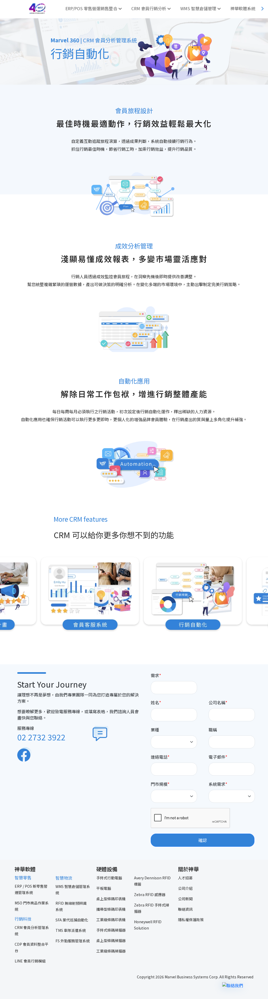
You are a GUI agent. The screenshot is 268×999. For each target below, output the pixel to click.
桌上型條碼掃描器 (111, 940)
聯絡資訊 (185, 909)
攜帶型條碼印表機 (111, 909)
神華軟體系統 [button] (243, 8)
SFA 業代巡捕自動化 (71, 919)
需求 (155, 675)
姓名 (155, 702)
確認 (202, 840)
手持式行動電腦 (109, 877)
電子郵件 (217, 757)
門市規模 (159, 784)
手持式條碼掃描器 (111, 930)
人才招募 (185, 877)
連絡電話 (159, 757)
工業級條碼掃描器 (111, 951)
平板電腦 (103, 888)
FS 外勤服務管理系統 (72, 940)
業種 (155, 730)
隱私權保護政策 (191, 919)
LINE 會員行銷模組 (30, 960)
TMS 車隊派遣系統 (70, 930)
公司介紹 (185, 888)
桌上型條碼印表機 (111, 898)
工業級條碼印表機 (111, 919)
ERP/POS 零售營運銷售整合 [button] (91, 8)
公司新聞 (185, 898)
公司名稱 (217, 702)
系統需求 (217, 784)
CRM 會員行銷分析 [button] (149, 8)
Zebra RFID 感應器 (149, 894)
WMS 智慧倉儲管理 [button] (198, 8)
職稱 (213, 730)
